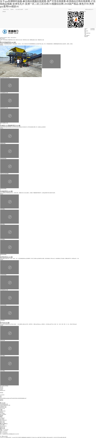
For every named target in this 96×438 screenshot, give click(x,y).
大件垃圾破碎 (2, 413)
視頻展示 (12, 9)
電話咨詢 (1, 400)
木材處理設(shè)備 (3, 406)
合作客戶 (26, 9)
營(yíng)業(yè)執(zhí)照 (62, 437)
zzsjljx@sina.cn (4, 431)
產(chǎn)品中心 (13, 37)
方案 (85, 34)
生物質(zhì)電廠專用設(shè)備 (5, 405)
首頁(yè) (86, 28)
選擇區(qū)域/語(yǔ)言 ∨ (89, 9)
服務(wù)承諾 (2, 421)
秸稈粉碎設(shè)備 (3, 407)
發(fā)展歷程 (2, 419)
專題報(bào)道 (2, 427)
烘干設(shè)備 (2, 408)
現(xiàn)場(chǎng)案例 (19, 9)
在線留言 (1, 389)
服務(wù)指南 (2, 422)
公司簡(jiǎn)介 (2, 417)
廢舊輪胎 (1, 415)
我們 (85, 29)
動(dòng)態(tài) (87, 35)
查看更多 (1, 128)
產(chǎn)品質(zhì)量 (3, 420)
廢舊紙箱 (1, 412)
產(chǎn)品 (86, 30)
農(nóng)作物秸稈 (3, 414)
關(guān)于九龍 (6, 9)
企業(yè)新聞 (2, 424)
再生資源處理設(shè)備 (4, 404)
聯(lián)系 (86, 36)
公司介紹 (4, 11)
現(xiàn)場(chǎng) (87, 33)
